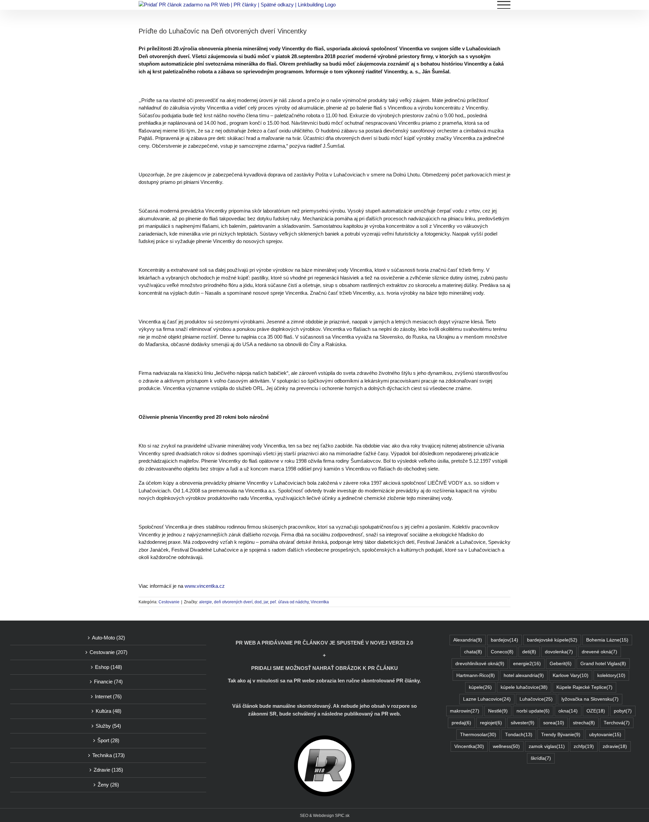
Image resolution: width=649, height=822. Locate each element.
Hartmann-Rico (475, 675)
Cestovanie (169, 602)
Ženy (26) (108, 785)
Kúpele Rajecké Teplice (584, 687)
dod (258, 602)
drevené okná (599, 651)
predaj (461, 722)
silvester (522, 722)
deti (529, 651)
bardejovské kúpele (552, 640)
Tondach (518, 734)
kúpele (480, 687)
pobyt (623, 711)
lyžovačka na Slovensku (590, 699)
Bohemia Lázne (607, 640)
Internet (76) (108, 696)
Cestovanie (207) (108, 652)
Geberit (561, 663)
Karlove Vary (570, 675)
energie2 (527, 663)
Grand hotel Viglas (603, 663)
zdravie (615, 746)
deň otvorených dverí (233, 602)
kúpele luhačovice (524, 687)
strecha (584, 722)
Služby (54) (108, 726)
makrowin (464, 711)
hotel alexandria (524, 675)
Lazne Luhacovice (487, 699)
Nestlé (498, 711)
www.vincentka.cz (205, 586)
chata (473, 651)
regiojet (491, 722)
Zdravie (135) (108, 770)
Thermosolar (478, 734)
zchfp (584, 746)
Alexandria (467, 640)
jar (266, 602)
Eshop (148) (108, 667)
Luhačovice (536, 699)
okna (568, 711)
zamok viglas (547, 746)
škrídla (541, 758)
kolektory (611, 675)
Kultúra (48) (108, 711)
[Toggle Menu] (504, 5)
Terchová (617, 722)
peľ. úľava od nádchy (289, 602)
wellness (506, 746)
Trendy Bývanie (560, 734)
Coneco (502, 651)
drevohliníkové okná (479, 663)
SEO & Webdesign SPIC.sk (325, 815)
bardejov (504, 640)
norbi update (533, 711)
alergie (205, 602)
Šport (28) (108, 740)
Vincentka (320, 602)
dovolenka (559, 651)
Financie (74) (108, 681)
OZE (595, 711)
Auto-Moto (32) (108, 637)
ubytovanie (605, 734)
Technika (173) (108, 755)
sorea (553, 722)
